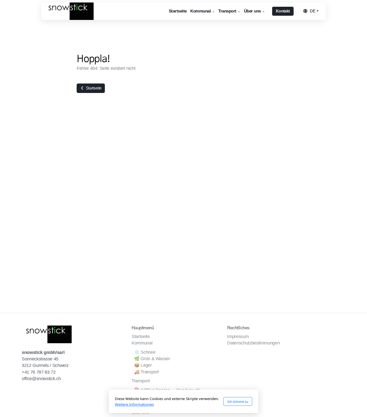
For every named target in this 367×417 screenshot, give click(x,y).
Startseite (93, 88)
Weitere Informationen (134, 404)
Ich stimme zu (237, 401)
